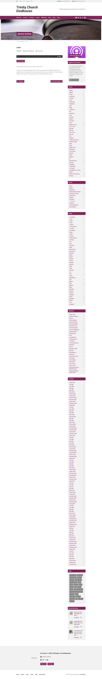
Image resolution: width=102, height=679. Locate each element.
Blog (49, 17)
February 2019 (72, 537)
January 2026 (72, 395)
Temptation (71, 164)
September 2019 (73, 524)
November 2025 (72, 399)
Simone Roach (72, 365)
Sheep (70, 155)
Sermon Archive (24, 34)
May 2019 (71, 532)
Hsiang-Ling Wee (73, 331)
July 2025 (71, 407)
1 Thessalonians (73, 226)
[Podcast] (82, 17)
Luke (70, 279)
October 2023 (72, 431)
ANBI (36, 674)
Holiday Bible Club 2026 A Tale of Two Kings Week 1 (78, 623)
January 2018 (72, 562)
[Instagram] (85, 17)
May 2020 (71, 509)
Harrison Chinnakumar (74, 329)
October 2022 (72, 454)
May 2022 (71, 464)
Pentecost (72, 594)
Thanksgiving (72, 166)
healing (71, 584)
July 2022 (71, 460)
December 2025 (72, 397)
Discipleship (72, 102)
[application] (39, 56)
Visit (24, 1)
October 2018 (72, 545)
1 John (70, 219)
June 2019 (71, 530)
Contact (27, 1)
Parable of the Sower (74, 139)
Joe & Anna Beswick (73, 342)
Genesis (71, 260)
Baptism (71, 90)
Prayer (70, 145)
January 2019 (72, 539)
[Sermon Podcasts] (77, 57)
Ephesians (71, 253)
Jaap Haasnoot (72, 337)
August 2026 (72, 382)
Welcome (18, 17)
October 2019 (72, 522)
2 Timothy (71, 239)
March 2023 (71, 445)
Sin (70, 158)
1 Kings (71, 220)
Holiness (71, 119)
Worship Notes (72, 206)
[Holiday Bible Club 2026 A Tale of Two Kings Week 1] (71, 623)
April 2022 (71, 465)
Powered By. (83, 674)
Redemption (72, 149)
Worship (71, 175)
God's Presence (78, 579)
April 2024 (71, 420)
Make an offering (74, 79)
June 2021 (71, 484)
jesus (81, 584)
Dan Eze (71, 318)
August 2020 (72, 503)
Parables (71, 197)
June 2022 (71, 462)
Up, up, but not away (55, 81)
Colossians (71, 245)
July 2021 (71, 482)
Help (58, 17)
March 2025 (71, 414)
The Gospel (71, 168)
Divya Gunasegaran (29, 51)
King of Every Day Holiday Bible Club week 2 (78, 614)
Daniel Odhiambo (73, 320)
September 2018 (73, 547)
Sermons (32, 17)
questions (78, 596)
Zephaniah (71, 304)
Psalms (71, 296)
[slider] (60, 56)
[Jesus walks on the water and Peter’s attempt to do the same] (71, 632)
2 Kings (71, 232)
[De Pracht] (34, 658)
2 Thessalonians (73, 238)
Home (20, 1)
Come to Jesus (73, 575)
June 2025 (71, 409)
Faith (70, 105)
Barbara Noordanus (73, 316)
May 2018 (71, 554)
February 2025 (72, 416)
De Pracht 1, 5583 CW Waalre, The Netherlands (55, 653)
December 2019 (72, 518)
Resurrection (72, 151)
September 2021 (73, 479)
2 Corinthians (72, 230)
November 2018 (72, 543)
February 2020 (72, 515)
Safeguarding (42, 674)
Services (25, 17)
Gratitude (71, 117)
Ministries (43, 17)
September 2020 (73, 501)
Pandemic (71, 138)
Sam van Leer (72, 363)
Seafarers (21, 81)
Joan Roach (71, 341)
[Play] (18, 56)
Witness (71, 172)
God (70, 111)
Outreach (71, 134)
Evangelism (71, 103)
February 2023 (72, 446)
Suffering (71, 162)
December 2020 (72, 496)
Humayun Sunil (72, 333)
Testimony (71, 203)
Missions (71, 130)
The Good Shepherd (73, 205)
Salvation (71, 153)
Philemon (71, 292)
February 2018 (72, 560)
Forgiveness (72, 109)
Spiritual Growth (72, 160)
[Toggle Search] (17, 1)
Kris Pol (71, 346)
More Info (43, 663)
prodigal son (72, 596)
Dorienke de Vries (73, 325)
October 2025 (72, 401)
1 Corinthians (72, 217)
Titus (70, 302)
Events (37, 17)
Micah (70, 287)
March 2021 (71, 490)
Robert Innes (72, 361)
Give (31, 1)
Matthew (71, 285)
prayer (77, 594)
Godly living (71, 113)
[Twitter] (78, 17)
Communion (72, 96)
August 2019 (72, 526)
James (70, 268)
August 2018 (72, 549)
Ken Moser (71, 344)
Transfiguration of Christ (74, 170)
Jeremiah (71, 270)
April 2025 (71, 412)
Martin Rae (71, 354)
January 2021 (72, 494)
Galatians (71, 258)
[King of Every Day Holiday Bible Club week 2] (71, 614)
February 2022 (72, 469)
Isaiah (70, 266)
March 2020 (71, 513)
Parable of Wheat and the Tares (76, 591)
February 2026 (72, 393)
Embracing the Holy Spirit (75, 191)
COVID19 (79, 577)
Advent (70, 186)
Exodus (70, 255)
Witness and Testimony (74, 174)
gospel (79, 582)
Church (70, 94)
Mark (70, 283)
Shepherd (71, 156)
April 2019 (71, 534)
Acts (39, 51)
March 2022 (71, 467)
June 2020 (71, 507)
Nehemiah (71, 289)
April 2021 (71, 488)
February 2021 (72, 492)
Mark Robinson (72, 352)
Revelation (71, 298)
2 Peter (71, 234)
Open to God (72, 132)
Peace (70, 143)
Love (26, 41)
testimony (72, 601)
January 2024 (72, 426)
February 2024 (72, 424)
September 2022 (73, 456)
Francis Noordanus (73, 327)
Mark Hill (71, 350)
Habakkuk (71, 262)
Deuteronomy (72, 249)
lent (75, 586)
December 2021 (72, 473)
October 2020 (72, 500)
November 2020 (72, 498)
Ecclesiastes (72, 251)
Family (70, 107)
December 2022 (72, 450)
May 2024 (71, 418)
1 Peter (71, 222)
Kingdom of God (72, 124)
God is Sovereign (73, 582)
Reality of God (72, 147)
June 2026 (71, 386)
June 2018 (71, 553)
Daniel (70, 247)
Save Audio (21, 61)
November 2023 (72, 429)
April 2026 (71, 390)
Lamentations (72, 277)
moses (71, 589)
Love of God (72, 126)
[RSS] (80, 17)
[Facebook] (76, 17)
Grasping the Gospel (73, 193)
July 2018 (71, 551)
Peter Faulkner (72, 360)
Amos (70, 243)
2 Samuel (71, 236)
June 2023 (71, 439)
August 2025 (72, 405)
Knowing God (72, 195)
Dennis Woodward (73, 322)
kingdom (71, 586)
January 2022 (72, 471)
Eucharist (72, 579)
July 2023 (71, 437)
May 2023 (71, 441)
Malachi (71, 281)
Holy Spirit (71, 120)
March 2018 (71, 558)
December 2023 (72, 428)
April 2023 (71, 443)
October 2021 (72, 477)
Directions (50, 663)
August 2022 (72, 458)
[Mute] (57, 56)
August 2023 (72, 435)
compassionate (73, 577)
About (17, 674)
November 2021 (72, 475)
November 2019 (72, 520)
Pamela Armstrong (73, 356)
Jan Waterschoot (73, 339)
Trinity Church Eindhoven (27, 9)
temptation (80, 598)
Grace (70, 115)
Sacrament (71, 199)
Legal (27, 674)
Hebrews (71, 264)
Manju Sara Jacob (73, 348)
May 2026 (71, 388)
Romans (71, 300)
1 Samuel (71, 224)
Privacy (31, 674)
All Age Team (72, 314)
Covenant (71, 98)
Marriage (71, 128)
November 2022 (72, 452)
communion (80, 575)
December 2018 (72, 541)
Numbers (71, 291)
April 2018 (71, 556)
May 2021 (71, 486)
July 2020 (71, 505)
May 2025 (71, 410)
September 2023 (73, 433)
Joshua (71, 275)
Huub (70, 335)
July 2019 (71, 528)
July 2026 (71, 384)
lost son (79, 586)
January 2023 (72, 448)
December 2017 (72, 564)
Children (71, 92)
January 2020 (72, 517)
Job (70, 272)
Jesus (70, 122)
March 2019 (71, 536)
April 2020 (71, 511)
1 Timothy (71, 228)
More (54, 17)
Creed (70, 100)
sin (76, 598)
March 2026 (71, 392)
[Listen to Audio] (81, 617)
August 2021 (72, 481)
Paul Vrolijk (71, 358)
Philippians (71, 294)
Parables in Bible (73, 141)
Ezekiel (71, 256)
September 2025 (73, 403)
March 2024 (71, 422)
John (41, 51)
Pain (70, 136)
